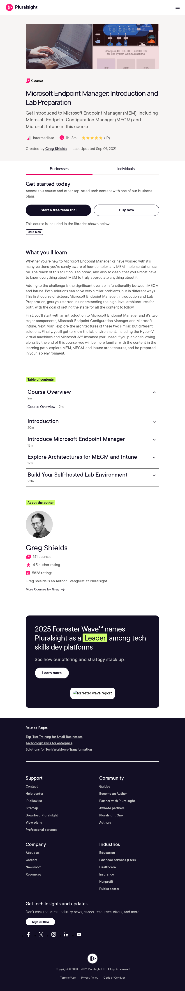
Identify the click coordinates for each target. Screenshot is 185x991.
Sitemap (32, 808)
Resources (33, 874)
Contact (32, 786)
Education (107, 853)
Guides (104, 786)
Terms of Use (68, 977)
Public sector (109, 889)
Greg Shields (56, 149)
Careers (31, 860)
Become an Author (113, 793)
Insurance (106, 874)
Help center (34, 793)
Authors (105, 822)
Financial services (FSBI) (117, 860)
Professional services (41, 830)
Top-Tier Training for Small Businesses (54, 737)
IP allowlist (34, 801)
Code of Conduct (114, 977)
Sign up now (40, 922)
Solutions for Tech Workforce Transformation (59, 749)
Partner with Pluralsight (117, 801)
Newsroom (33, 867)
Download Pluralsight (42, 815)
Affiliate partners (112, 808)
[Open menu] (178, 7)
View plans (34, 822)
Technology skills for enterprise (49, 743)
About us (32, 853)
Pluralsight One (111, 815)
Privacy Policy (89, 977)
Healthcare (107, 867)
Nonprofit (106, 881)
